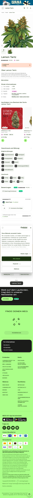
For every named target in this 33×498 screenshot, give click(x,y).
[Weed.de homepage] (16, 322)
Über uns (5, 395)
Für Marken (6, 347)
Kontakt (5, 392)
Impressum (21, 385)
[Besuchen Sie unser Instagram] (4, 428)
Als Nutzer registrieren (22, 363)
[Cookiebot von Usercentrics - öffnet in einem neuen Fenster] (20, 228)
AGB (19, 390)
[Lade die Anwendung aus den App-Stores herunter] (8, 419)
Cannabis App (6, 387)
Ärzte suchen (6, 366)
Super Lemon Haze (25, 274)
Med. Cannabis (6, 364)
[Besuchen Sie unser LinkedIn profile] (17, 428)
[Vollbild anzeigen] (2, 45)
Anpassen (15, 263)
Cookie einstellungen (22, 405)
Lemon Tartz (12, 12)
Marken (4, 378)
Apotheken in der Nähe (7, 370)
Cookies (20, 395)
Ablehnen (16, 268)
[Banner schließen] (30, 227)
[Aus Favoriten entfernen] (20, 109)
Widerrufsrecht (23, 392)
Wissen (4, 390)
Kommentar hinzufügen (17, 208)
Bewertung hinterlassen (10, 191)
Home (3, 12)
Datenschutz (22, 387)
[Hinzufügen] (2, 140)
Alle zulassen (16, 258)
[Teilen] (30, 8)
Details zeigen (24, 253)
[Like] (4, 208)
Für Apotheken (8, 350)
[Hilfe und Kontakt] (29, 494)
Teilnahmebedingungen (24, 398)
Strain (6, 12)
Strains (4, 373)
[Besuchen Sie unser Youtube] (13, 428)
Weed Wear (5, 385)
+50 (17, 298)
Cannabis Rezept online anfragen (8, 361)
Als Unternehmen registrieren (23, 367)
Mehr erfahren (4, 80)
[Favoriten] (27, 8)
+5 (16, 187)
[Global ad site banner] (16, 2)
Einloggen (21, 360)
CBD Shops (5, 375)
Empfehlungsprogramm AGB (23, 402)
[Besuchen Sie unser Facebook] (8, 428)
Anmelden (6, 299)
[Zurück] (2, 8)
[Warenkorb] (24, 8)
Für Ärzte (6, 345)
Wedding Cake (7, 274)
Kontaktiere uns (16, 332)
